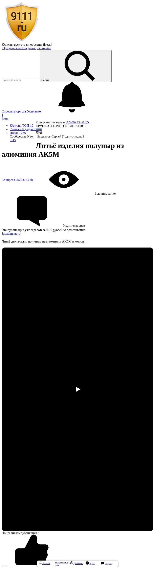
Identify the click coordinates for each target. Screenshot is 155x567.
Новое (18, 132)
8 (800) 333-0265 (77, 122)
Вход (5, 118)
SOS (13, 140)
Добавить (78, 563)
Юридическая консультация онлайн (26, 48)
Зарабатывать (11, 233)
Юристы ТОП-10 (21, 125)
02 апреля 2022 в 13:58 (17, 180)
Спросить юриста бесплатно (22, 111)
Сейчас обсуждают (23, 129)
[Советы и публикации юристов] (22, 41)
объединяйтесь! (41, 44)
